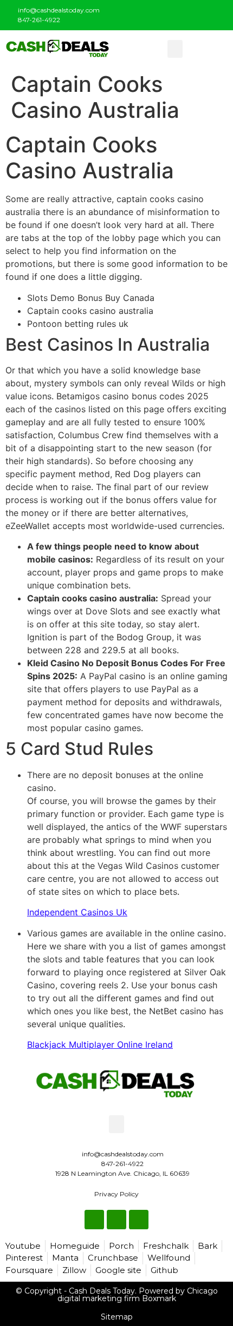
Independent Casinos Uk (77, 912)
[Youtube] (217, 13)
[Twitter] (200, 13)
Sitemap (117, 1317)
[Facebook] (182, 13)
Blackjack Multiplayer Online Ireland (100, 1044)
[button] (175, 49)
